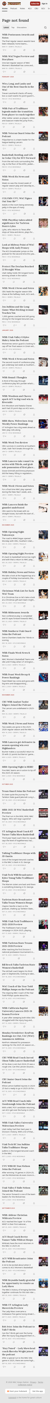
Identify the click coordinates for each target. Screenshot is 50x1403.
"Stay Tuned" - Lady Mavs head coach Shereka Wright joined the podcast (18, 1351)
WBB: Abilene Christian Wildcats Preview (14, 1217)
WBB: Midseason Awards (15, 612)
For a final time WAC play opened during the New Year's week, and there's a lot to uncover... (16, 490)
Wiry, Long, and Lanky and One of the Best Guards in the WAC (18, 86)
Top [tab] (12, 27)
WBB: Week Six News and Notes (15, 178)
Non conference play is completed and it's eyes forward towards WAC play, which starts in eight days (17, 617)
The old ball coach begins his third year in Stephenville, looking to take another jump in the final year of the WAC (18, 972)
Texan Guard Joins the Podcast (19, 791)
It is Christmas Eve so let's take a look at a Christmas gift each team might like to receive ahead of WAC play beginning (18, 598)
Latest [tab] (6, 27)
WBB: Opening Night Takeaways (13, 533)
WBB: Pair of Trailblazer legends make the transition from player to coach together (18, 111)
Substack (12, 1397)
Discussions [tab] (22, 27)
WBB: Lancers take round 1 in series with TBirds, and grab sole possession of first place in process (18, 464)
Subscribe (35, 3)
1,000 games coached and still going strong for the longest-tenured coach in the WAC (18, 317)
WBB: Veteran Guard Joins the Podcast (18, 135)
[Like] (3, 126)
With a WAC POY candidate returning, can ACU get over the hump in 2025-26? (18, 1108)
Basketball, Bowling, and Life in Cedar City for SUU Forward (18, 156)
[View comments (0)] (14, 50)
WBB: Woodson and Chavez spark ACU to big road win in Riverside (17, 399)
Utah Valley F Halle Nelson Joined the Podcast (16, 1189)
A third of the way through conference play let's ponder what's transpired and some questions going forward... (18, 382)
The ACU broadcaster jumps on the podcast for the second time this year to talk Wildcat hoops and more (18, 252)
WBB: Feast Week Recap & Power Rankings (16, 676)
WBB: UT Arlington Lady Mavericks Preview (15, 1306)
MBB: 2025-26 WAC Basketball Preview (18, 811)
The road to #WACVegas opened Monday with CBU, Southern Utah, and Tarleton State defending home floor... (17, 539)
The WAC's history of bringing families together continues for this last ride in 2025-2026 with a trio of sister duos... (19, 1291)
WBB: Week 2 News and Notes (18, 723)
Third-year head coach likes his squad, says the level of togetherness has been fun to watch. (19, 839)
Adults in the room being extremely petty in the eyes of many (17, 206)
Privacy (33, 1382)
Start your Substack (18, 1391)
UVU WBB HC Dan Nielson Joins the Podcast (16, 1168)
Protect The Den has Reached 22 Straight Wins (18, 268)
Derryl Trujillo (15, 47)
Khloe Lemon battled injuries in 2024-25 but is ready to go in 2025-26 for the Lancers (18, 1087)
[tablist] (15, 27)
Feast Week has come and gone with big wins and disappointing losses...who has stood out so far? (18, 682)
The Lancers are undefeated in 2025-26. (18, 709)
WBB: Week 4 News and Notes (18, 358)
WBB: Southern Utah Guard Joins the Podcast (16, 633)
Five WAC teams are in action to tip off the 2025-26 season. (19, 771)
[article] (25, 42)
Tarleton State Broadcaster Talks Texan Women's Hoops (17, 901)
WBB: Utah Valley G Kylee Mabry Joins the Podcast (15, 339)
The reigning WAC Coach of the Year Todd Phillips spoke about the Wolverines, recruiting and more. (18, 994)
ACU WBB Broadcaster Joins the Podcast (17, 1260)
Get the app (37, 1391)
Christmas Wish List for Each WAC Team (18, 592)
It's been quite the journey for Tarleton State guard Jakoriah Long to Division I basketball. (18, 795)
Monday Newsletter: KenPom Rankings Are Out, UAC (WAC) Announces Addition (18, 1035)
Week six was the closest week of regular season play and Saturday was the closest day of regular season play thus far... (19, 184)
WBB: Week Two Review (15, 442)
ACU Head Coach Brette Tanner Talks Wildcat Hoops (17, 1238)
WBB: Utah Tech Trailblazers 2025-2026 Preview (17, 923)
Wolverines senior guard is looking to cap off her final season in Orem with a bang (18, 344)
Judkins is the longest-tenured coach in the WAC (18, 1152)
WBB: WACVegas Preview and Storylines (18, 58)
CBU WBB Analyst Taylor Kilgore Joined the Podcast (16, 703)
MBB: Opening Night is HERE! (17, 766)
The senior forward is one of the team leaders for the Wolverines (18, 1195)
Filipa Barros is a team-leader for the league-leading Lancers (18, 140)
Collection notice (25, 1384)
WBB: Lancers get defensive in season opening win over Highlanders (18, 745)
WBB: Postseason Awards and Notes (18, 36)
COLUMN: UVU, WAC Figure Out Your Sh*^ (17, 200)
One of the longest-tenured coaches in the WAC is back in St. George (18, 860)
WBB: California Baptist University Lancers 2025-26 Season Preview (17, 1011)
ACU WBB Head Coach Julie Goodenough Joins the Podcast (18, 1102)
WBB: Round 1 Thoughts (14, 377)
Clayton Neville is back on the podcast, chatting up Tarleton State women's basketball (17, 907)
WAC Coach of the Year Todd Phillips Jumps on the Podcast (18, 988)
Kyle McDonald (15, 99)
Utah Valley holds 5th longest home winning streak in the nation (18, 274)
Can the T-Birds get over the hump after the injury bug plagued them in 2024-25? (18, 1334)
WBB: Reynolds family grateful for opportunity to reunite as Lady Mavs (18, 1283)
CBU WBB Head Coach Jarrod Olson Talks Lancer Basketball (18, 1059)
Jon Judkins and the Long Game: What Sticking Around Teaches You (17, 309)
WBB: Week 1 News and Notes (18, 486)
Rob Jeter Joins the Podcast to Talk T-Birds (18, 1328)
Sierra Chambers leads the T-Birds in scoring (18, 638)
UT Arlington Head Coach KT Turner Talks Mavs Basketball (18, 833)
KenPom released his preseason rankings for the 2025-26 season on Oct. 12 (18, 1043)
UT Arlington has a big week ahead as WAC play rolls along (18, 428)
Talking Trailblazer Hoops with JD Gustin (19, 855)
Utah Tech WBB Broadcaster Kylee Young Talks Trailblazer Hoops (18, 877)
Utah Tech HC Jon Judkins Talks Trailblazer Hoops (16, 1146)
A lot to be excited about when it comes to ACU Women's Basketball (17, 1266)
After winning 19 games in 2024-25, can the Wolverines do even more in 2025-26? (18, 1173)
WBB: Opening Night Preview (18, 553)
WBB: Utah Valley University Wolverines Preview (17, 1124)
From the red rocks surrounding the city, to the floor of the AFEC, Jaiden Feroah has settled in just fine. (18, 162)
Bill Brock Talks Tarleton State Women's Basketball (18, 966)
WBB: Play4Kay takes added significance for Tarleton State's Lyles (17, 223)
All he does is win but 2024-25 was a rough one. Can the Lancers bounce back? (18, 1065)
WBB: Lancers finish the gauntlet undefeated (15, 506)
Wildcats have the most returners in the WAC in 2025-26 (17, 1244)
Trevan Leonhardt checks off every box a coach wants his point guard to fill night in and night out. (18, 94)
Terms (40, 1382)
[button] (5, 8)
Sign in (44, 3)
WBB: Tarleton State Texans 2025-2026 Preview (17, 944)
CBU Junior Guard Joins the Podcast (17, 1081)
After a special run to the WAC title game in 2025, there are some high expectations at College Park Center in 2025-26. (18, 1359)
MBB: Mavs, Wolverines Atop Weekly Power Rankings (17, 422)
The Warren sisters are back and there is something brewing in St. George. (18, 885)
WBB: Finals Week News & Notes (16, 654)
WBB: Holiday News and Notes (18, 572)
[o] (43, 136)
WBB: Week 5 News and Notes (18, 288)
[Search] (45, 27)
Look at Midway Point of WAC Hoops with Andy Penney (18, 246)
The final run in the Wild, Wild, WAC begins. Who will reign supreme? (17, 817)
